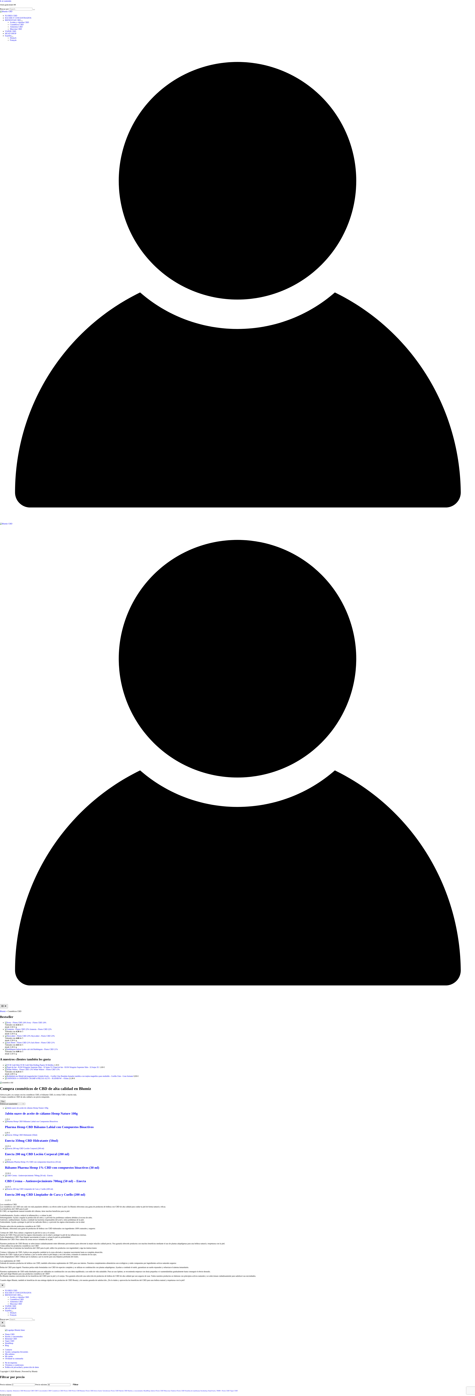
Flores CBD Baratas (78, 1391)
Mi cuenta (9, 1356)
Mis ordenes (9, 1354)
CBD (36, 1391)
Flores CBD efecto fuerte (94, 1391)
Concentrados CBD (44, 1391)
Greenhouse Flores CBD (111, 1391)
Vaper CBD (9, 1341)
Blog (7, 1345)
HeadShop (9, 1343)
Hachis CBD (123, 1391)
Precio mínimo (5, 1385)
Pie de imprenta (11, 1363)
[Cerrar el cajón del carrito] (2, 1323)
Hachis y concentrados (14, 1336)
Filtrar (75, 1385)
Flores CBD (9, 1334)
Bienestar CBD (11, 1339)
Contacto (8, 1350)
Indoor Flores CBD (157, 1391)
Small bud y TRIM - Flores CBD (219, 1391)
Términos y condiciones (14, 1365)
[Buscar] (34, 9)
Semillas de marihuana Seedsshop (196, 1391)
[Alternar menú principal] (4, 1006)
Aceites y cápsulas (6, 1391)
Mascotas (167, 1391)
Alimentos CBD (18, 1391)
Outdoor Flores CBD (178, 1391)
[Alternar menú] (22, 20)
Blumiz (3, 1011)
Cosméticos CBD (57, 1391)
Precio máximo (41, 1385)
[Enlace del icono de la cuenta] (237, 521)
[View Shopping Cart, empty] (237, 45)
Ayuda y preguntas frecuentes (16, 1352)
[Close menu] (2, 1285)
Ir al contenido (5, 1)
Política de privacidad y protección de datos (22, 1367)
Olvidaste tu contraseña (14, 1359)
